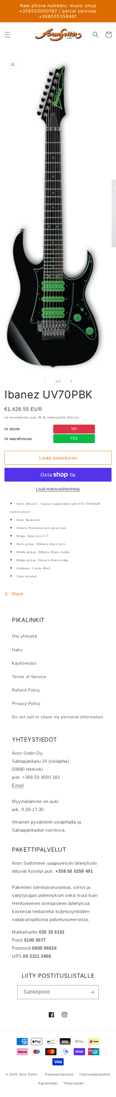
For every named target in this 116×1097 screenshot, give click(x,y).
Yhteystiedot (73, 1083)
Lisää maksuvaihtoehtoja (58, 489)
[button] (7, 34)
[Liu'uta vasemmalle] (44, 381)
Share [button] (17, 593)
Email (18, 785)
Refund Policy (26, 690)
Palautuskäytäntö (59, 1074)
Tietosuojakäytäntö (94, 1074)
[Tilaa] (91, 992)
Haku (17, 649)
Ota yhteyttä (24, 636)
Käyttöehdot (24, 663)
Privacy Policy (26, 703)
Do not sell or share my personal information (57, 716)
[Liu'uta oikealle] (71, 381)
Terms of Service (29, 676)
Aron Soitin (28, 1074)
